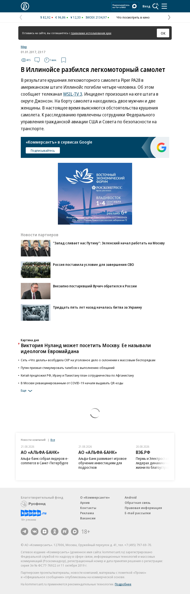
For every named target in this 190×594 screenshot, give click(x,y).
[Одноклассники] (54, 531)
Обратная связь (137, 502)
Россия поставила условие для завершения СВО (93, 264)
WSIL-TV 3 (72, 94)
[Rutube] (65, 531)
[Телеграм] (24, 531)
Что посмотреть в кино (133, 17)
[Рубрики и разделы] (164, 6)
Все (52, 440)
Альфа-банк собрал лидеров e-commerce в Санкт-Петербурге (45, 460)
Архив (85, 502)
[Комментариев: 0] (37, 60)
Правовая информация (143, 508)
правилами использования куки (91, 33)
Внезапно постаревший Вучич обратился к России (95, 286)
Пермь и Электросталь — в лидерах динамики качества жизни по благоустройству (158, 463)
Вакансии (87, 518)
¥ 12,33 (76, 17)
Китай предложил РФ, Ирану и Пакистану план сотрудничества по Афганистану (77, 375)
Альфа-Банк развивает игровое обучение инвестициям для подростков (102, 463)
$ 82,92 (45, 17)
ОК (163, 33)
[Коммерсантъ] (25, 6)
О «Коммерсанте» (95, 497)
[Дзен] (44, 531)
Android (131, 497)
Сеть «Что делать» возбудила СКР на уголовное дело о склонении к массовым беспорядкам (88, 360)
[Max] (74, 531)
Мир (24, 46)
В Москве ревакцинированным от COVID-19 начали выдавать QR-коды (72, 383)
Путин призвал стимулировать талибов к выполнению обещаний (68, 367)
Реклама (87, 513)
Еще (23, 390)
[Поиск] (155, 6)
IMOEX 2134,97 (96, 17)
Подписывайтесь (43, 150)
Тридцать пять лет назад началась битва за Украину (97, 307)
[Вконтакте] (34, 531)
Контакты (88, 508)
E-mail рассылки (138, 513)
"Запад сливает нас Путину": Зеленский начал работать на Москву (109, 243)
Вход (146, 6)
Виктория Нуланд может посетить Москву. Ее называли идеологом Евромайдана (86, 348)
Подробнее (123, 584)
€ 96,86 (60, 17)
